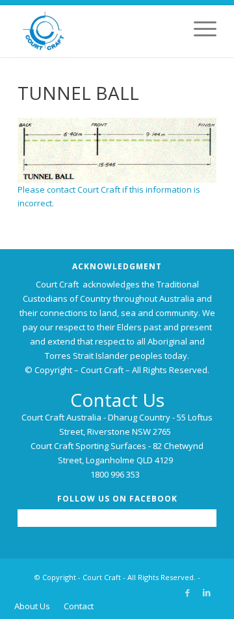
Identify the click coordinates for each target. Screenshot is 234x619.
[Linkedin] (206, 592)
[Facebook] (187, 592)
